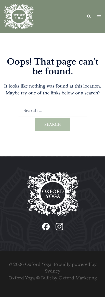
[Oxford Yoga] (19, 16)
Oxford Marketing (78, 277)
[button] (89, 17)
